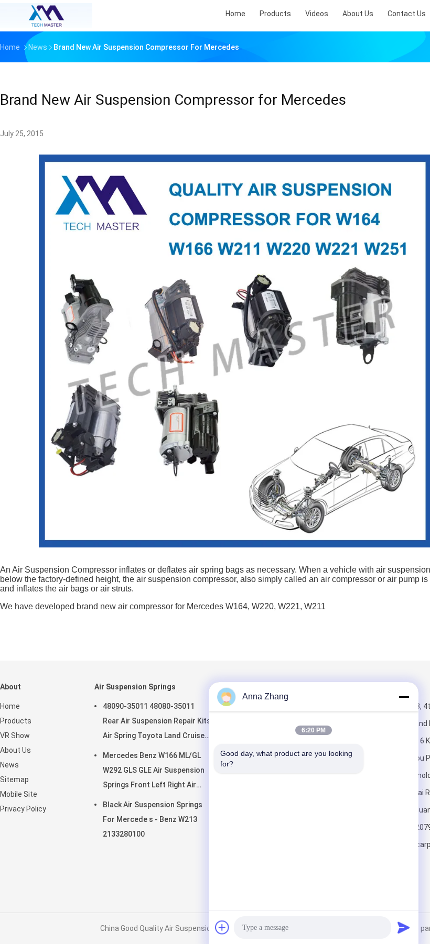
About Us (15, 750)
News (9, 765)
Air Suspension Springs (135, 687)
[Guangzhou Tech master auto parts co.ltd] (46, 15)
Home (10, 706)
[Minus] (403, 696)
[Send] (403, 927)
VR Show (15, 735)
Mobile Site (18, 794)
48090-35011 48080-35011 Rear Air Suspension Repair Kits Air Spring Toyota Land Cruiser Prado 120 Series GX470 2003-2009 (157, 722)
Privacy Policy (23, 809)
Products (15, 721)
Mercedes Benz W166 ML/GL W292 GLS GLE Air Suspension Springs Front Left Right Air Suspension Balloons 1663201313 (154, 771)
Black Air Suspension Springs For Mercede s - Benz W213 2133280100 (152, 819)
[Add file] (222, 927)
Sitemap (14, 779)
